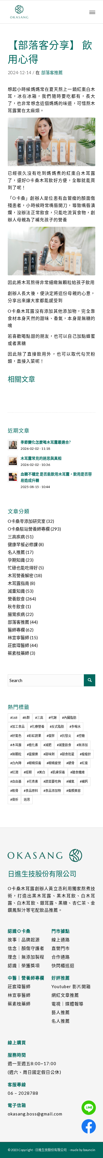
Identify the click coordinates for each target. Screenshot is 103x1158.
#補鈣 (84, 781)
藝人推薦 (61, 1012)
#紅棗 (84, 763)
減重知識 (16, 591)
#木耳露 (15, 745)
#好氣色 (15, 736)
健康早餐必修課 (23, 544)
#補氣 (70, 781)
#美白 (41, 772)
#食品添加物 (52, 790)
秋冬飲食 (16, 606)
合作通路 (61, 956)
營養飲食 (16, 598)
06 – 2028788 (23, 1093)
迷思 (27, 799)
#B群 (26, 717)
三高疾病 (16, 536)
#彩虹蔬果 (34, 736)
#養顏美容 (73, 790)
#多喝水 (75, 726)
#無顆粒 (15, 754)
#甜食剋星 (67, 754)
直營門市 (61, 948)
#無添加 (82, 745)
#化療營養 (37, 726)
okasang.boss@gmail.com (35, 1113)
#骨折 (14, 799)
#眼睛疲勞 (54, 763)
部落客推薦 (52, 72)
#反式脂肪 (57, 726)
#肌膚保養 (58, 772)
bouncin (89, 1150)
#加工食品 (17, 726)
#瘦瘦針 (85, 754)
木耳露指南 (18, 583)
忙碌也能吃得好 (23, 567)
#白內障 (15, 763)
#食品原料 (31, 790)
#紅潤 (14, 772)
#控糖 (81, 736)
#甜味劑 (49, 754)
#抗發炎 (65, 736)
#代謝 (53, 717)
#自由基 (15, 781)
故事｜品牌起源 (24, 939)
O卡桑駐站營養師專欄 (29, 528)
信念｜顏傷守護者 (26, 948)
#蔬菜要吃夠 (52, 781)
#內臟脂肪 (69, 717)
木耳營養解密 (20, 575)
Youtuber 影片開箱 (71, 986)
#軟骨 (14, 790)
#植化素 (32, 745)
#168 (13, 717)
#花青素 (32, 781)
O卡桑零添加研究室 (26, 521)
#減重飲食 (64, 745)
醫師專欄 (16, 629)
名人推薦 (16, 552)
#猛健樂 (32, 754)
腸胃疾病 (16, 614)
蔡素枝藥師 (18, 653)
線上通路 (61, 939)
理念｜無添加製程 (26, 956)
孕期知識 (16, 559)
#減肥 (47, 745)
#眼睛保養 (34, 763)
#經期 (28, 772)
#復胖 (51, 736)
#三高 (39, 717)
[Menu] (92, 12)
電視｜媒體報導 (68, 1003)
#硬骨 (70, 763)
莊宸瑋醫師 (18, 645)
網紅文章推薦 (65, 995)
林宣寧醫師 (18, 637)
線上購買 (17, 1042)
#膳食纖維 (77, 772)
